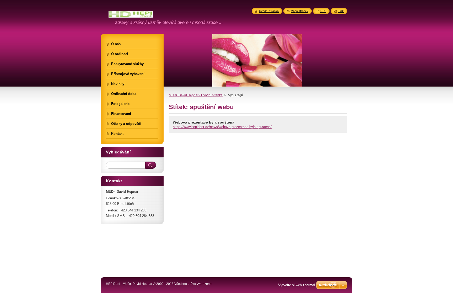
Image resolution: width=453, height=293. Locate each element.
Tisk (341, 11)
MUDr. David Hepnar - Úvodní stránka (196, 95)
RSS (323, 11)
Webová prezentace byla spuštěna (203, 122)
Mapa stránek (299, 11)
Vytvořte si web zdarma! (296, 285)
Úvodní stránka (269, 11)
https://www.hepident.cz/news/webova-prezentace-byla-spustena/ (222, 127)
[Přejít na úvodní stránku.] (131, 14)
